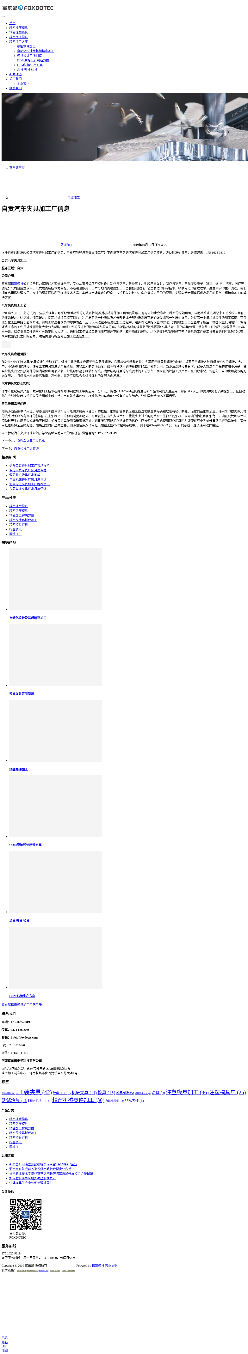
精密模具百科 (18, 524)
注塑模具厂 (227, 1092)
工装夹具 (35, 1092)
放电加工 (62, 1093)
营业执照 (111, 1265)
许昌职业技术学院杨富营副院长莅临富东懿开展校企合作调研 (51, 1173)
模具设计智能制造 (29, 55)
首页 (12, 23)
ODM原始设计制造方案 (33, 60)
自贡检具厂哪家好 (26, 448)
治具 (158, 1093)
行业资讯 (15, 529)
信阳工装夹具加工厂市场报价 (29, 465)
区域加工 (66, 245)
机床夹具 (84, 1092)
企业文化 (23, 83)
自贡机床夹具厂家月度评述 (27, 479)
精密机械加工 (41, 1100)
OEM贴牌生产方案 (30, 65)
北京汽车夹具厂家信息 (29, 440)
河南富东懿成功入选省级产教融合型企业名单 (40, 1169)
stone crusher (55, 1271)
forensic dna (43, 1271)
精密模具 (17, 283)
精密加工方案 (18, 41)
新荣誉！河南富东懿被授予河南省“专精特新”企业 (43, 1164)
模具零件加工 (143, 1093)
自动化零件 (114, 1100)
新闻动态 (15, 74)
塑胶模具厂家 (10, 1093)
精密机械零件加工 (78, 1100)
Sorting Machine (68, 1271)
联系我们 (15, 88)
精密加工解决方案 (21, 515)
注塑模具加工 (187, 1092)
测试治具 (15, 1100)
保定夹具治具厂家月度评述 (27, 470)
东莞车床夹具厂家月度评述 (27, 489)
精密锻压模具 (18, 37)
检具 (106, 1092)
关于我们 (15, 79)
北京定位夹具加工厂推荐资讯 (29, 484)
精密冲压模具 (18, 27)
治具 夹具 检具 (27, 69)
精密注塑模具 (18, 32)
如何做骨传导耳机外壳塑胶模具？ (32, 1178)
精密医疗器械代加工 (23, 520)
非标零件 (134, 1101)
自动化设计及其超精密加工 (35, 51)
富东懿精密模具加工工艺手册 (22, 1004)
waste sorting (32, 1271)
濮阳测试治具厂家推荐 (24, 475)
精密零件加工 (26, 46)
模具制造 (125, 1093)
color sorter (21, 1271)
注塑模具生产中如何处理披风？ (31, 1183)
